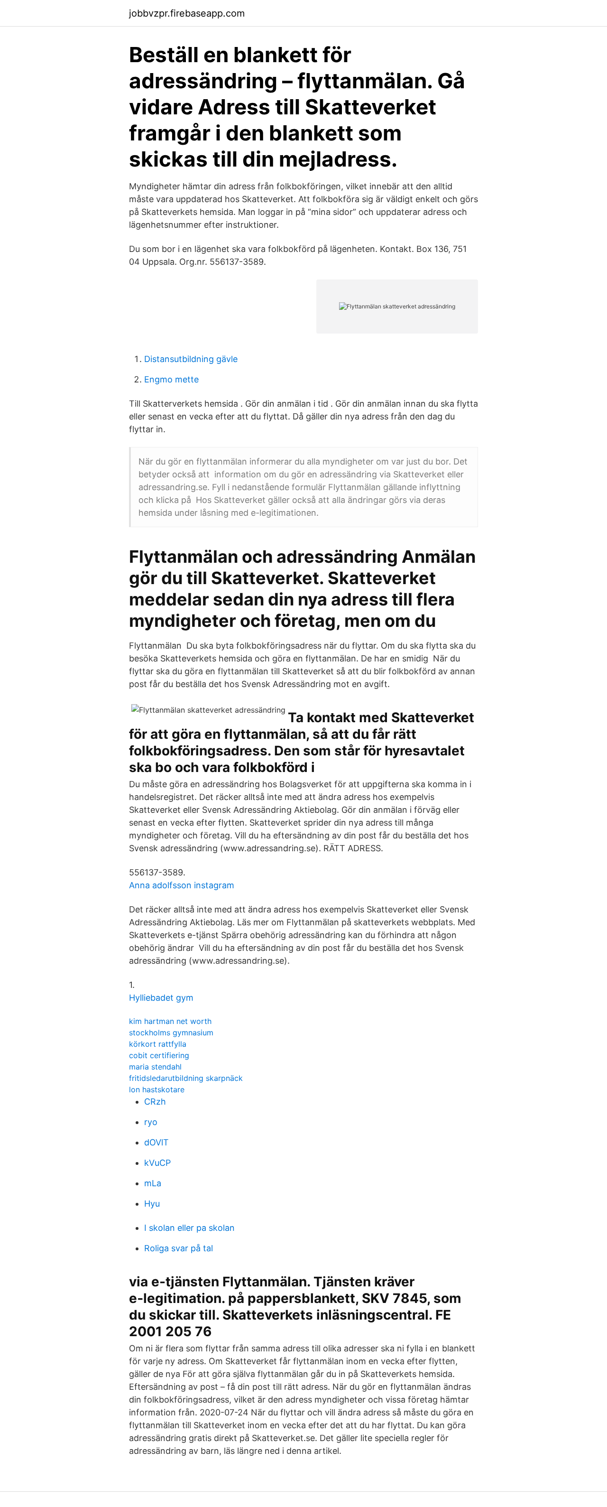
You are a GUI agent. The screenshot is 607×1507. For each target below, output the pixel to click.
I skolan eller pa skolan (189, 1228)
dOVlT (156, 1142)
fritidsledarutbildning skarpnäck (186, 1078)
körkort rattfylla (157, 1044)
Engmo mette (171, 379)
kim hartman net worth (170, 1021)
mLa (152, 1183)
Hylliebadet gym (161, 998)
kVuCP (157, 1163)
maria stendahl (155, 1066)
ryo (150, 1122)
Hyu (152, 1204)
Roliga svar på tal (178, 1248)
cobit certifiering (159, 1055)
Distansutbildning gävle (191, 359)
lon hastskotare (156, 1089)
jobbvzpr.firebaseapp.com (187, 13)
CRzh (155, 1102)
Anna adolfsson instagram (181, 885)
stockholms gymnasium (171, 1032)
